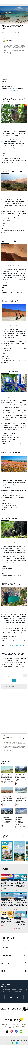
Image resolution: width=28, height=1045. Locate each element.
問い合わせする (14, 997)
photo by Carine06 (14, 542)
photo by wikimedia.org (14, 127)
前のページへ (11, 676)
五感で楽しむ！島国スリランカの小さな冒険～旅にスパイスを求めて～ (7, 799)
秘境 (13, 686)
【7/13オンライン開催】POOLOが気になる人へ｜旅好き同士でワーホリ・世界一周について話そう (7, 903)
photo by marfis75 (14, 195)
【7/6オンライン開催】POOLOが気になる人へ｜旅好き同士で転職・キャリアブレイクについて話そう (20, 904)
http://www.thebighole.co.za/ (17, 645)
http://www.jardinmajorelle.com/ (18, 443)
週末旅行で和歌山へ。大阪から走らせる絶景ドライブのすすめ (7, 777)
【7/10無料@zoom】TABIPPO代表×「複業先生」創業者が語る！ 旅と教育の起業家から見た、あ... (20, 885)
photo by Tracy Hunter (14, 397)
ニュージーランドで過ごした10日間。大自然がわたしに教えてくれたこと (20, 799)
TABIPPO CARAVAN (6, 774)
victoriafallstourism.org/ (16, 90)
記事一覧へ (23, 738)
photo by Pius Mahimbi (14, 265)
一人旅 (5, 686)
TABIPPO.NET (9, 40)
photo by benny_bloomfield (14, 325)
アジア (16, 816)
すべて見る (24, 835)
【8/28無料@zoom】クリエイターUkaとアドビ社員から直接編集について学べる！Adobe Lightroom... (7, 885)
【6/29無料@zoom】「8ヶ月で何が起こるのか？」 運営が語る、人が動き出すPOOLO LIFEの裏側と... (20, 923)
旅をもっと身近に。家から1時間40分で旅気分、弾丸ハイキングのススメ (20, 778)
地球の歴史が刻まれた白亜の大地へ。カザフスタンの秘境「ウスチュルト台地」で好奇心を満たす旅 (20, 821)
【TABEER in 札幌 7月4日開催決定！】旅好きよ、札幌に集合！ (7, 921)
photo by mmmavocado (14, 477)
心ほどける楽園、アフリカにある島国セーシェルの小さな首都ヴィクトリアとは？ (7, 820)
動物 (9, 686)
